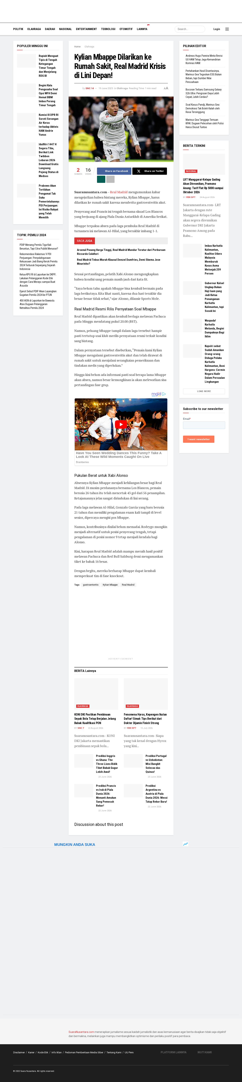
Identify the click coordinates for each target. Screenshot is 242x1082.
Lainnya (142, 29)
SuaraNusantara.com (81, 1031)
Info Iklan (57, 1052)
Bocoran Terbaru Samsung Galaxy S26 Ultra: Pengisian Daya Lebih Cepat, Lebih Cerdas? (204, 93)
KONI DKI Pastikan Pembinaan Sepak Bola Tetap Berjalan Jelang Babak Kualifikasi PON (95, 719)
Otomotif (126, 29)
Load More (204, 391)
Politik (18, 29)
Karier (31, 1052)
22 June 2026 (105, 810)
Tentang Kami (114, 1052)
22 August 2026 (95, 728)
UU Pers (129, 1052)
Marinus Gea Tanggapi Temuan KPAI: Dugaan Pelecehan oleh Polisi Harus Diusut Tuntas (205, 123)
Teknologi (108, 29)
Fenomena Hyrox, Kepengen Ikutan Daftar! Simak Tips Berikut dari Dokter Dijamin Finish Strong (145, 719)
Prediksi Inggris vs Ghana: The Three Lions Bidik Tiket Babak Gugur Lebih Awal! (107, 764)
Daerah (50, 29)
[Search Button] (201, 29)
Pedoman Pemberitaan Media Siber (84, 1052)
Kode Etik (43, 1052)
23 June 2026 (105, 777)
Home (77, 46)
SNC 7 (81, 728)
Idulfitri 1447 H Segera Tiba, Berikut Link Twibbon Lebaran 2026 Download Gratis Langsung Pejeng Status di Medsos (48, 160)
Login (216, 29)
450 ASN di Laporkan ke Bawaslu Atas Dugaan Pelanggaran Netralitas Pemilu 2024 (37, 304)
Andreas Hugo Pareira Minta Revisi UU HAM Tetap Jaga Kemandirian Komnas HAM (204, 59)
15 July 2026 (146, 728)
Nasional (65, 29)
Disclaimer (19, 1052)
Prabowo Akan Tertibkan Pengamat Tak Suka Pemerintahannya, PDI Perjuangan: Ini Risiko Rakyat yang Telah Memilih (50, 201)
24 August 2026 (207, 197)
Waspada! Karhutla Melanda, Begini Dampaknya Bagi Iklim (214, 328)
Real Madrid (119, 192)
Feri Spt (131, 728)
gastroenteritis (91, 585)
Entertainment (86, 29)
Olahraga (34, 29)
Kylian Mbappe (110, 585)
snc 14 (89, 88)
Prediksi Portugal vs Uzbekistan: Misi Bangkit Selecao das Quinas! (156, 764)
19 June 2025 (106, 88)
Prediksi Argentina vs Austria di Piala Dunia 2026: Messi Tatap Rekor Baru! (157, 793)
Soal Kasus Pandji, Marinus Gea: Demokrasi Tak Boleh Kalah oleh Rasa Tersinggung (203, 108)
